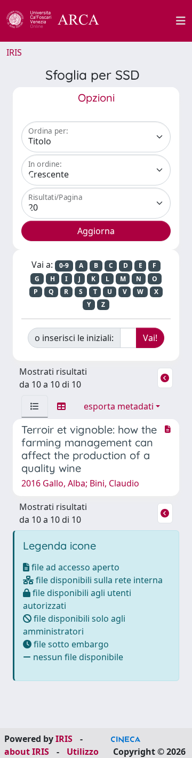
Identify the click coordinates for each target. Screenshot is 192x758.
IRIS (14, 52)
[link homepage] (58, 20)
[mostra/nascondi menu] (181, 21)
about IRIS (26, 751)
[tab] (34, 406)
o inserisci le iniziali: (74, 338)
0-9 (64, 265)
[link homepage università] (143, 20)
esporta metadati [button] (119, 406)
